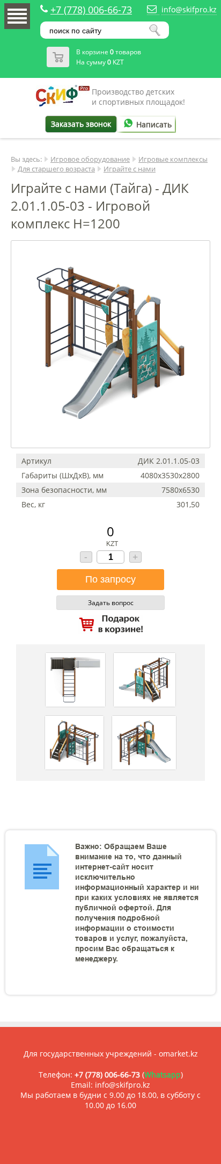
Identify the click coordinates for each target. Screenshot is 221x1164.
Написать (154, 124)
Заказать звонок (81, 124)
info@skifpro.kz (189, 9)
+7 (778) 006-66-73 (91, 9)
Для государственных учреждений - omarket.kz (111, 1053)
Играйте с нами (130, 169)
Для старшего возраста (56, 169)
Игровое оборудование (90, 159)
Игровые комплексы (173, 159)
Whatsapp (162, 1074)
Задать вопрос (111, 602)
